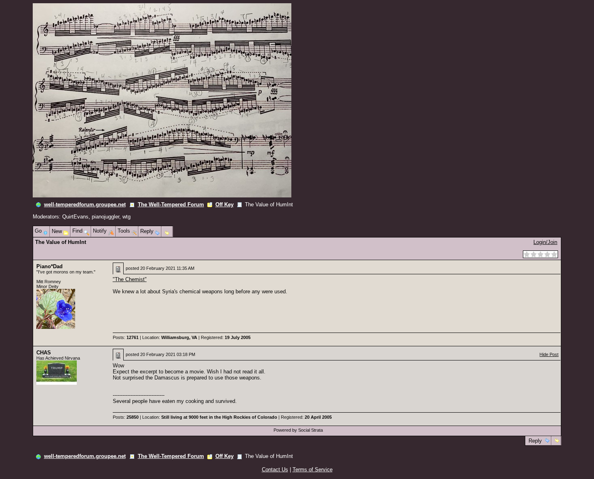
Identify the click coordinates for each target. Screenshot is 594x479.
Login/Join (545, 242)
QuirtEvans (75, 217)
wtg (126, 217)
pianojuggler (105, 217)
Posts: (126, 337)
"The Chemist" (130, 279)
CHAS (43, 353)
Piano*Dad (49, 266)
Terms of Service (313, 469)
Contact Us (275, 469)
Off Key (224, 204)
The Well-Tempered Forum (171, 204)
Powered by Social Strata (298, 430)
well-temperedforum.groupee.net (85, 204)
